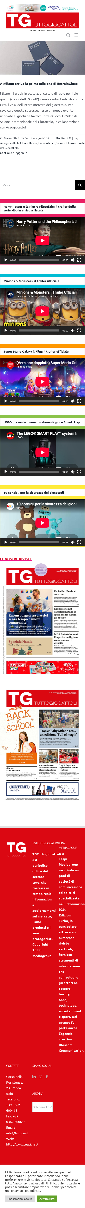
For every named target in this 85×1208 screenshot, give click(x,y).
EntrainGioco (46, 143)
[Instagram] (40, 1076)
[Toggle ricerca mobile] (68, 35)
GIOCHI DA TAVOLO (58, 138)
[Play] (6, 260)
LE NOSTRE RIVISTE (16, 559)
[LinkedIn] (34, 1076)
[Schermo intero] (79, 260)
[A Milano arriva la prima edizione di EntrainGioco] (42, 58)
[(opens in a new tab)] (42, 686)
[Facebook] (46, 1076)
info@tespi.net (17, 1133)
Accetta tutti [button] (46, 1198)
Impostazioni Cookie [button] (20, 1198)
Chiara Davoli (28, 143)
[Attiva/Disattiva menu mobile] (76, 35)
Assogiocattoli (9, 143)
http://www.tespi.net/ (22, 1144)
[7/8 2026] (42, 564)
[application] (42, 240)
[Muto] (73, 260)
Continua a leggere (12, 152)
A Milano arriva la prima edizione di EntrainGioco (39, 83)
